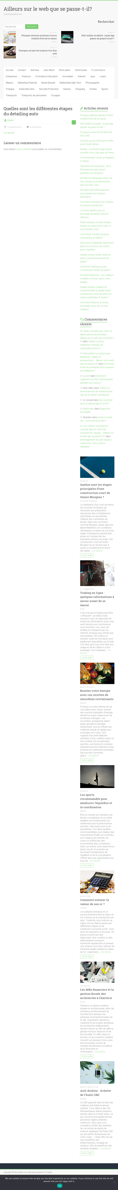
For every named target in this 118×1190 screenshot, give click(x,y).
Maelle (10, 120)
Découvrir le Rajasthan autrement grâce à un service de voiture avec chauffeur (97, 246)
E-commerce (98, 70)
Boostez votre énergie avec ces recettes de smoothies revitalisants (96, 695)
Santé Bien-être (26, 89)
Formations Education (46, 76)
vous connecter (24, 149)
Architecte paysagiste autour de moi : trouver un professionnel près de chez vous (96, 181)
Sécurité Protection (49, 89)
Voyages (55, 95)
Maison (9, 82)
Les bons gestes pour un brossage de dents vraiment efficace (94, 214)
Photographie (92, 82)
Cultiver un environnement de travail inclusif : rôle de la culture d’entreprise (96, 391)
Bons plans (64, 70)
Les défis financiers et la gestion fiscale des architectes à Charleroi (97, 994)
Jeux (92, 76)
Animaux (35, 70)
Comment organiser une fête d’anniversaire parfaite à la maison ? (96, 379)
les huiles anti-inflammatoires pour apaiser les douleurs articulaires (94, 193)
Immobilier (67, 76)
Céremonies (81, 70)
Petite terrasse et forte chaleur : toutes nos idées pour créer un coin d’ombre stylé (96, 226)
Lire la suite (87, 555)
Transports (11, 95)
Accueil (9, 70)
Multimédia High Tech (70, 82)
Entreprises (11, 76)
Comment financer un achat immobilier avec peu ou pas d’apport (94, 306)
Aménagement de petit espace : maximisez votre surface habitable (96, 443)
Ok (59, 1186)
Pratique (10, 89)
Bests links (88, 408)
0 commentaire (35, 127)
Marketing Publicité (27, 82)
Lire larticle (9, 132)
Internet (81, 76)
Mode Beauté (48, 82)
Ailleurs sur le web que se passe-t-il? (48, 8)
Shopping (80, 89)
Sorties (93, 89)
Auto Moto (49, 70)
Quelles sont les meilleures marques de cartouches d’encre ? (92, 345)
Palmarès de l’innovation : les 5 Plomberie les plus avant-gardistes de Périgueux (95, 169)
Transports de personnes (33, 95)
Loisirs (53, 32)
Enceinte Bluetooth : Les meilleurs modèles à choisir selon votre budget (97, 278)
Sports (111, 32)
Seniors (67, 89)
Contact (22, 70)
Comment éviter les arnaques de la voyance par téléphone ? (97, 367)
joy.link (86, 376)
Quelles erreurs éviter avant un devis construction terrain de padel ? (95, 258)
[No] (114, 1182)
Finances (26, 76)
